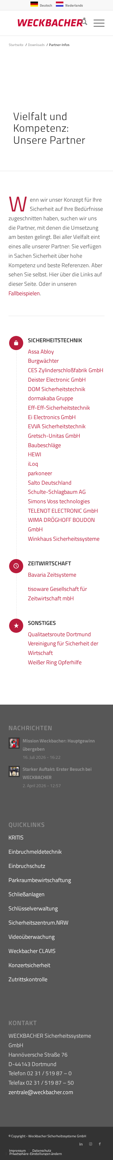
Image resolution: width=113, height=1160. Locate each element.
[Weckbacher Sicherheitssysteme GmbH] (46, 23)
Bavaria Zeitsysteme (52, 574)
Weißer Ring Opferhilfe (55, 662)
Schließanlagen (26, 894)
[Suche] (81, 23)
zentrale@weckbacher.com (40, 1092)
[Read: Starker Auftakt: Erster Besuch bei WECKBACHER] (14, 771)
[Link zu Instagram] (90, 1144)
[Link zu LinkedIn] (81, 1144)
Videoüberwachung (31, 936)
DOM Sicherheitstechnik (56, 389)
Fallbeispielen (24, 293)
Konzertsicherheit (29, 965)
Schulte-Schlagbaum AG (57, 492)
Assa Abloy (41, 351)
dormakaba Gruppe (50, 398)
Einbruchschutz (26, 866)
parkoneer (40, 473)
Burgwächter (43, 360)
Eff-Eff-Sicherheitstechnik (59, 407)
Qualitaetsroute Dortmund (59, 634)
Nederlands (74, 5)
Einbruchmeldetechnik (35, 851)
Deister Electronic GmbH (57, 379)
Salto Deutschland (50, 482)
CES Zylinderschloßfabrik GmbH (65, 370)
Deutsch (46, 5)
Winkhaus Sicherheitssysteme (64, 538)
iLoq (33, 463)
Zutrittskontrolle (27, 979)
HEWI (34, 454)
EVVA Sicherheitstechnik (57, 426)
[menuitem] (81, 23)
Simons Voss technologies (59, 501)
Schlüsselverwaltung (33, 908)
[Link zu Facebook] (100, 1144)
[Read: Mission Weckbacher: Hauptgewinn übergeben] (14, 743)
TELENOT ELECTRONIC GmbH (63, 510)
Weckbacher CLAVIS (32, 951)
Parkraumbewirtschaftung (39, 880)
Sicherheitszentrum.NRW (38, 922)
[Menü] (96, 23)
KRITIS (16, 837)
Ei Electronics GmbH (52, 417)
